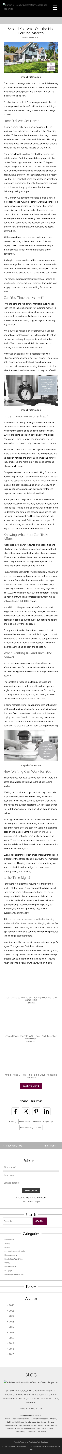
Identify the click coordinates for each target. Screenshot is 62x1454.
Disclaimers (49, 1446)
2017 (11, 1354)
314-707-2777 (35, 1408)
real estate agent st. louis (32, 1127)
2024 (11, 1316)
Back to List (30, 1085)
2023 (11, 1321)
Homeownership (10, 1255)
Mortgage (8, 1270)
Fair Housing (42, 1431)
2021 (11, 1332)
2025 (11, 1310)
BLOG (31, 1375)
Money (7, 1262)
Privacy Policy (20, 1431)
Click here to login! (31, 1201)
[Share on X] (26, 1111)
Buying (13, 1121)
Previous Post (14, 1145)
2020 (11, 1337)
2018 (11, 1348)
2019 (11, 1343)
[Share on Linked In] (46, 1111)
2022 (11, 1327)
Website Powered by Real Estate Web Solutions (31, 1442)
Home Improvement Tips (14, 1274)
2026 (11, 1305)
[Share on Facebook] (15, 1111)
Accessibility (32, 1431)
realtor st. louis (10, 1266)
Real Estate (25, 1121)
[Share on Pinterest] (36, 1111)
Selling (7, 1243)
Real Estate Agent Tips (44, 1121)
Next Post (50, 1145)
